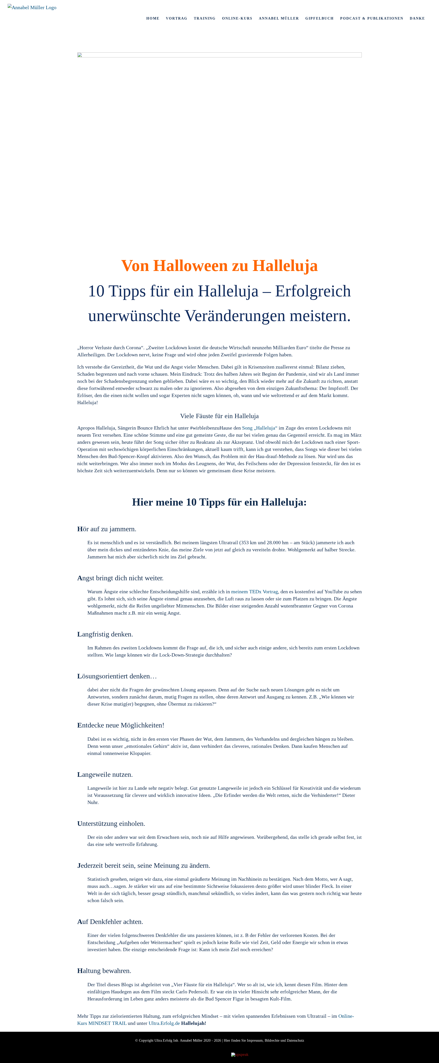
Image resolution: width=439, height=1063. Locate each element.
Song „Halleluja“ (259, 428)
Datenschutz (295, 1040)
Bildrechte (272, 1040)
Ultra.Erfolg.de (164, 1023)
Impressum (255, 1040)
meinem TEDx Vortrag (254, 591)
